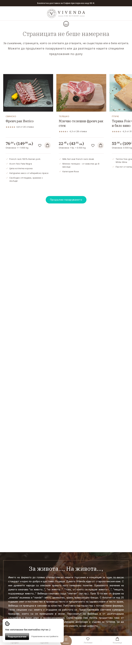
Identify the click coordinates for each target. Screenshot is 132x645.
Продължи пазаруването (66, 199)
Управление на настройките (44, 636)
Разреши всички (17, 636)
